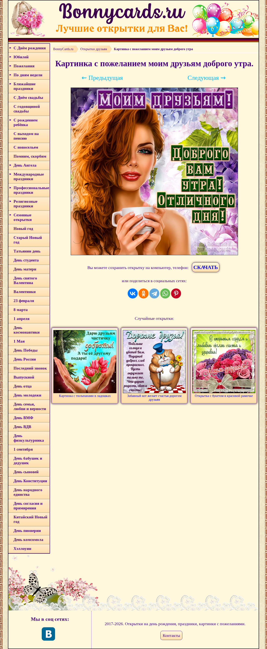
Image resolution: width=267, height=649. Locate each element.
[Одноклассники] (144, 293)
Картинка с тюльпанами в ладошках (85, 396)
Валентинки (25, 291)
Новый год (23, 228)
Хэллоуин (22, 548)
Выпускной (24, 377)
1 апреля (21, 318)
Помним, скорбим (30, 156)
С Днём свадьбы (28, 97)
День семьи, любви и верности (30, 406)
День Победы (26, 350)
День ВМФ (23, 418)
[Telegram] (154, 293)
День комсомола (28, 539)
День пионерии (27, 530)
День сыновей (26, 472)
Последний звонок (30, 368)
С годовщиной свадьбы (27, 108)
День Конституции (30, 481)
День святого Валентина (25, 280)
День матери (25, 269)
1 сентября (23, 449)
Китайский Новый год (30, 519)
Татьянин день (27, 251)
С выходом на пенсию (26, 135)
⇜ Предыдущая (102, 77)
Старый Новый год (28, 239)
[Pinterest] (176, 293)
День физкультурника (29, 438)
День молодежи (27, 395)
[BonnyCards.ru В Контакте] (48, 634)
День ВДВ (22, 427)
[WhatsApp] (165, 293)
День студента (26, 260)
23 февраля (24, 300)
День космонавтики (27, 329)
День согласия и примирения (28, 505)
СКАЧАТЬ (205, 267)
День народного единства (28, 492)
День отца (23, 386)
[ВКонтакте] (133, 293)
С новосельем (26, 147)
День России (25, 359)
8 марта (21, 309)
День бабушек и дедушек (28, 460)
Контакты (171, 635)
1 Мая (19, 341)
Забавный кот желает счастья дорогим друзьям (154, 397)
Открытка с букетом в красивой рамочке (224, 396)
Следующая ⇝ (207, 77)
